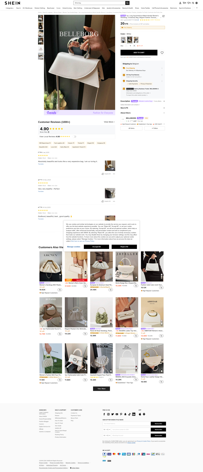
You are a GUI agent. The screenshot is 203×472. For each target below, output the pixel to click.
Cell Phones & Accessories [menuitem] (160, 8)
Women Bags (57, 12)
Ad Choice (63, 465)
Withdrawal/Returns (60, 418)
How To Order (59, 420)
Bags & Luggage (47, 12)
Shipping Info (59, 413)
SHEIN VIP (58, 428)
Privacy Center (43, 463)
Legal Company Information (43, 413)
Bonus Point (74, 418)
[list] (119, 414)
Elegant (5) (90, 143)
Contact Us (74, 413)
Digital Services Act (44, 426)
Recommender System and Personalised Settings (53, 468)
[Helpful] (103, 174)
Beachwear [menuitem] (50, 8)
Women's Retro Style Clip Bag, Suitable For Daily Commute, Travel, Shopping (76, 283)
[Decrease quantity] (126, 45)
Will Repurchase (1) (45, 143)
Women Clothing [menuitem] (39, 8)
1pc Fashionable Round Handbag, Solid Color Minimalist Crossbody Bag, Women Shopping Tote (51, 329)
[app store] (140, 415)
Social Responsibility (45, 419)
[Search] (127, 3)
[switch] (74, 137)
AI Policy (41, 465)
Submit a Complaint (44, 431)
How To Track (59, 423)
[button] (193, 3)
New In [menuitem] (18, 8)
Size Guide (58, 425)
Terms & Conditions (83, 463)
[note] (48, 293)
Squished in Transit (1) (78, 147)
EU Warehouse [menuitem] (27, 8)
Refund (57, 415)
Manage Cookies (70, 463)
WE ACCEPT (106, 450)
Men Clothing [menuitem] (78, 8)
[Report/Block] (114, 174)
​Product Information (60, 437)
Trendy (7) (81, 143)
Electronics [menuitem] (173, 8)
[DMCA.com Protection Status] (109, 461)
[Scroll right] (197, 8)
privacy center (131, 442)
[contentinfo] (134, 455)
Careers (41, 424)
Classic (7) (71, 143)
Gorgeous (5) (101, 143)
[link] (184, 3)
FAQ (72, 420)
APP (140, 410)
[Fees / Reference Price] (129, 24)
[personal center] (180, 3)
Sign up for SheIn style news (113, 420)
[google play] (144, 415)
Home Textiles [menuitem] (145, 8)
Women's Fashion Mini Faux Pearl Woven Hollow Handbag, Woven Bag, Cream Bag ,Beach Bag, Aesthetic (50, 375)
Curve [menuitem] (58, 8)
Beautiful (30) (43, 147)
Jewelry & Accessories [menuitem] (113, 8)
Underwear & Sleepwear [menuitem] (92, 8)
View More (102, 389)
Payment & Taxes (76, 415)
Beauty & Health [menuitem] (127, 8)
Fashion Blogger (44, 421)
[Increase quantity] (134, 45)
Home (40, 12)
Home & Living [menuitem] (67, 8)
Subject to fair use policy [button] (133, 77)
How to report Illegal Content (61, 431)
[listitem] (51, 272)
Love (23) (54, 147)
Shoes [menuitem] (137, 8)
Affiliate (41, 429)
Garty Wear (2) (64, 147)
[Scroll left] (194, 8)
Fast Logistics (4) (59, 143)
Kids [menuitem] (103, 8)
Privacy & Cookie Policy (143, 441)
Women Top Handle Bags (70, 12)
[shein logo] (12, 3)
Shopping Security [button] (132, 81)
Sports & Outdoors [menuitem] (185, 8)
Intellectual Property (52, 465)
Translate (41, 164)
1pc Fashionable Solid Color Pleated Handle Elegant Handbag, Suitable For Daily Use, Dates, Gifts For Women (76, 375)
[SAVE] (162, 52)
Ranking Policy (59, 434)
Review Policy (43, 132)
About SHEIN (43, 416)
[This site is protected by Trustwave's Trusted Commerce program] (104, 461)
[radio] (123, 39)
